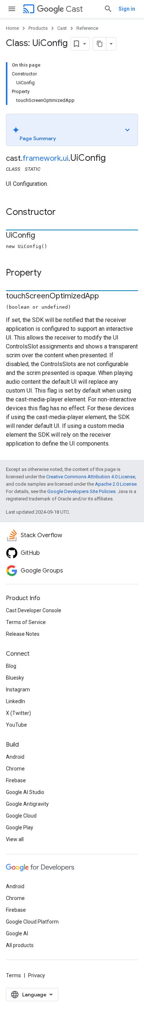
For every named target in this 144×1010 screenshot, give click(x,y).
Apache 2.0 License (116, 484)
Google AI (17, 933)
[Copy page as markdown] (99, 44)
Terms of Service (26, 622)
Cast (74, 9)
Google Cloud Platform (32, 922)
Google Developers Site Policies (81, 491)
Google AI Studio (25, 792)
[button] (72, 130)
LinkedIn (15, 701)
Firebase (16, 780)
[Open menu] (11, 9)
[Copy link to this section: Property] (48, 273)
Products (38, 28)
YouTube (16, 725)
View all (15, 839)
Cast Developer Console (33, 610)
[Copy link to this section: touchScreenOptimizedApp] (106, 296)
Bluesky (15, 678)
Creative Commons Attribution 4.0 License (90, 476)
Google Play (19, 827)
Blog (11, 666)
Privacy (36, 975)
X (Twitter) (18, 713)
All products (20, 945)
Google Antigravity (27, 804)
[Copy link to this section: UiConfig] (42, 235)
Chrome (15, 769)
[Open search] (108, 8)
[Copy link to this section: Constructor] (63, 212)
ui (65, 158)
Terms (13, 975)
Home (12, 28)
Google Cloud (21, 816)
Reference (87, 28)
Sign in (127, 9)
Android (15, 757)
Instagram (18, 689)
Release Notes (23, 634)
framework (42, 158)
